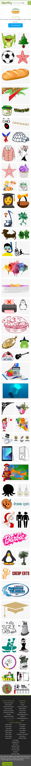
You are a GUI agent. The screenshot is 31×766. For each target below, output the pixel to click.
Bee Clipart (22, 732)
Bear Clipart (22, 736)
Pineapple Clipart (15, 746)
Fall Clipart (22, 726)
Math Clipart (8, 724)
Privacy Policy (22, 710)
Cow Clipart (15, 740)
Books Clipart (8, 726)
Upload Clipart (22, 712)
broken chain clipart (8, 706)
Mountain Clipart (15, 753)
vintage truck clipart (8, 716)
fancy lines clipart (8, 702)
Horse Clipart (22, 730)
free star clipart (8, 708)
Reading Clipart (15, 742)
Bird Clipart (15, 744)
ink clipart (8, 714)
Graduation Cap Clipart (22, 734)
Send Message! (15, 25)
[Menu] (29, 3)
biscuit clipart (8, 704)
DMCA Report (22, 708)
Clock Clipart (22, 728)
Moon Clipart (22, 724)
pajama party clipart (9, 710)
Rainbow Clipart (22, 738)
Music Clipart (8, 734)
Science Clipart (8, 736)
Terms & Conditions (22, 706)
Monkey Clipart (15, 748)
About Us (22, 702)
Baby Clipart (8, 738)
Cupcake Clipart (8, 730)
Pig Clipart (15, 752)
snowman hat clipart (8, 712)
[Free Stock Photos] (6, 3)
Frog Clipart (8, 728)
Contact (22, 704)
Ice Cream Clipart (15, 750)
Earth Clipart (8, 732)
